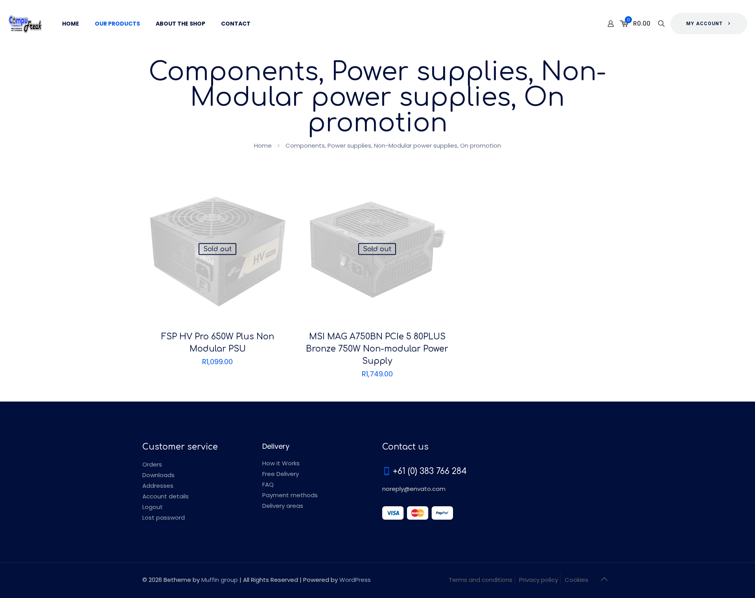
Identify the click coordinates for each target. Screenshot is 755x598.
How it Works (281, 463)
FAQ (268, 484)
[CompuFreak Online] (25, 23)
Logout (152, 507)
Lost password (163, 517)
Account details (165, 496)
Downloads (158, 475)
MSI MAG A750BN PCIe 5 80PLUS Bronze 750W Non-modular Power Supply (377, 349)
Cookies (576, 580)
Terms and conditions (480, 580)
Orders (152, 464)
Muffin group (219, 580)
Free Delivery (280, 474)
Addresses (157, 485)
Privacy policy (538, 580)
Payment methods (290, 495)
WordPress (355, 580)
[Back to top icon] (604, 579)
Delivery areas (282, 506)
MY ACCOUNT (704, 23)
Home (263, 145)
